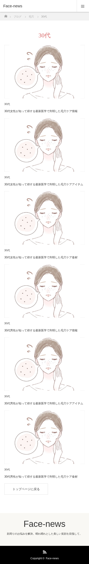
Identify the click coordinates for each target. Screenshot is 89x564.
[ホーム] (5, 15)
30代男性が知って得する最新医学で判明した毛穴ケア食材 (41, 476)
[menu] (83, 6)
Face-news (12, 6)
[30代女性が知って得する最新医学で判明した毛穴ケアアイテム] (44, 145)
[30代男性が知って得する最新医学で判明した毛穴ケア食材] (44, 437)
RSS (44, 551)
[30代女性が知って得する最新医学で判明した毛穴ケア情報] (44, 72)
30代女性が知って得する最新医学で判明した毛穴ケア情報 (41, 111)
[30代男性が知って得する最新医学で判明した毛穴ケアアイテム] (44, 364)
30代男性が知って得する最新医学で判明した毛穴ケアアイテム (43, 403)
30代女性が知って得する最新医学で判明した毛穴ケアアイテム (43, 184)
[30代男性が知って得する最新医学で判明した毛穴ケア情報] (44, 291)
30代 (7, 104)
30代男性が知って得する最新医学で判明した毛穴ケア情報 (41, 330)
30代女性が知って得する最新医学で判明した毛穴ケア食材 (41, 257)
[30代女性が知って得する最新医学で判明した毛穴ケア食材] (44, 218)
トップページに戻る (26, 489)
